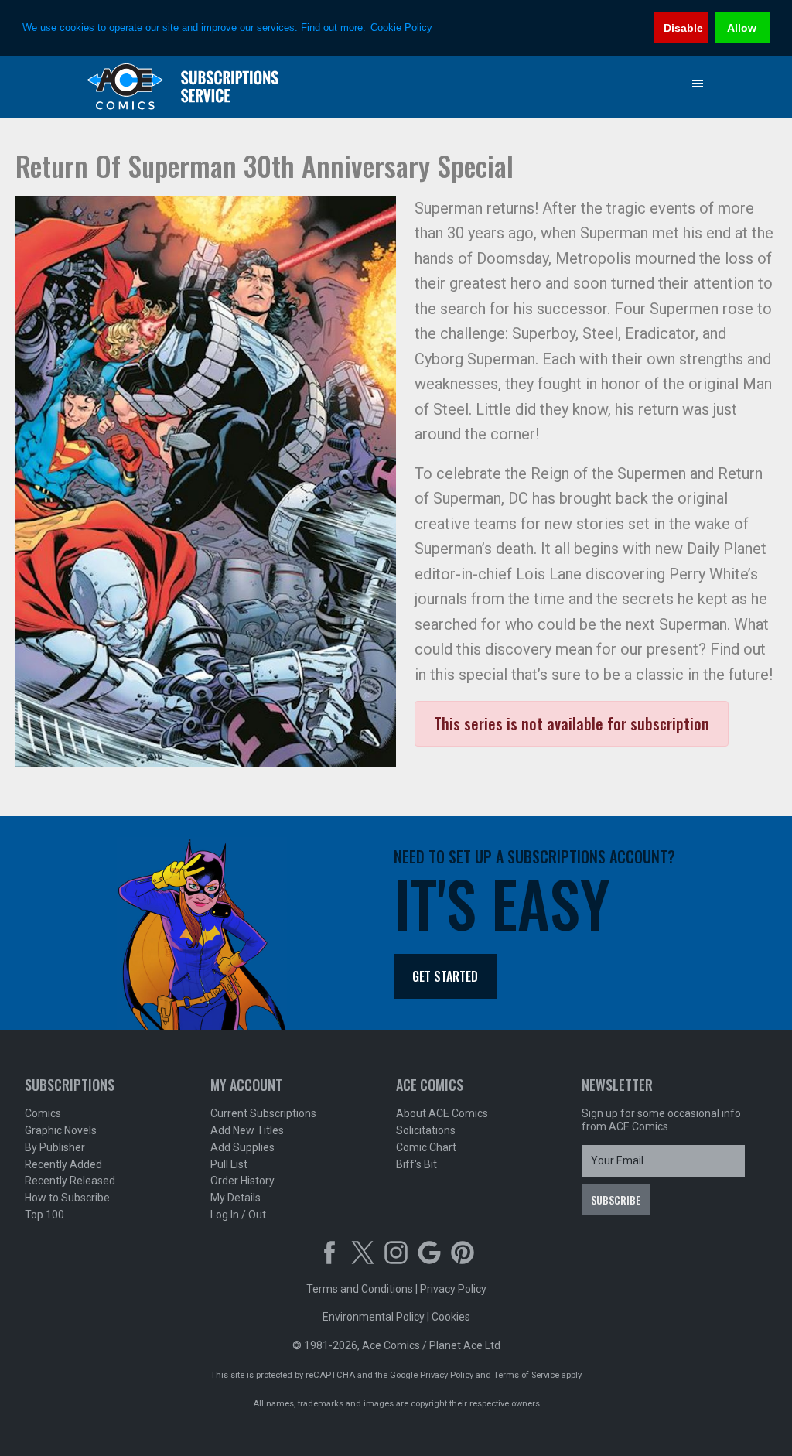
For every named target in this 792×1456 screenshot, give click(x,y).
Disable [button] (683, 28)
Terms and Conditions (359, 1289)
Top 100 (44, 1214)
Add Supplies (242, 1147)
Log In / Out (238, 1214)
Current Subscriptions (263, 1113)
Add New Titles (247, 1130)
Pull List (229, 1164)
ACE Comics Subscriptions (183, 86)
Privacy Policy (453, 1289)
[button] (697, 83)
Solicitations (426, 1130)
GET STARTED (445, 976)
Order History (242, 1180)
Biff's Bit (416, 1164)
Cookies (451, 1317)
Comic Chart (426, 1147)
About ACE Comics (442, 1113)
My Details (235, 1197)
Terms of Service (526, 1375)
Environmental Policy (374, 1317)
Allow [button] (741, 28)
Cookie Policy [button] (401, 27)
